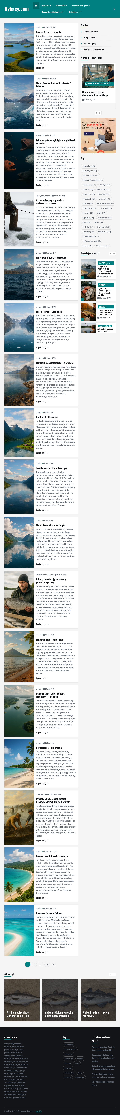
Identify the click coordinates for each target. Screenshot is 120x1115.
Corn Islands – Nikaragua (49, 747)
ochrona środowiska (105, 203)
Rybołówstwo (74, 12)
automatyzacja (90, 170)
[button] (96, 113)
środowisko (102, 245)
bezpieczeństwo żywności (93, 180)
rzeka (99, 222)
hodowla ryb (89, 199)
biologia (105, 184)
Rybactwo (45, 5)
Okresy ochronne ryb (43, 195)
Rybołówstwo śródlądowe (44, 574)
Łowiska (38, 27)
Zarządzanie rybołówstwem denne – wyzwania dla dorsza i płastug (105, 269)
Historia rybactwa (42, 794)
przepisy (107, 208)
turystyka (89, 231)
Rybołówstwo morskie (102, 284)
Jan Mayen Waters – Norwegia (51, 257)
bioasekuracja (90, 184)
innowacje (105, 199)
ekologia (88, 189)
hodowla (104, 194)
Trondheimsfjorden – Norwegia (51, 468)
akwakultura (89, 166)
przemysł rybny (90, 208)
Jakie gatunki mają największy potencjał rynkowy (51, 580)
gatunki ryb (89, 194)
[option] (98, 83)
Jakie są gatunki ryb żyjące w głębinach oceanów (56, 141)
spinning (88, 227)
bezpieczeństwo (91, 175)
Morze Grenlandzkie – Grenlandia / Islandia (53, 84)
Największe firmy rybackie (94, 49)
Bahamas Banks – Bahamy (49, 913)
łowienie (88, 245)
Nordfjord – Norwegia (47, 417)
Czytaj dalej (41, 67)
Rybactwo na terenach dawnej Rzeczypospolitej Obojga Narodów (53, 800)
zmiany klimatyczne (91, 236)
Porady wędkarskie (104, 326)
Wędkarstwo (61, 5)
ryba (102, 213)
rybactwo (89, 217)
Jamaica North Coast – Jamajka (52, 856)
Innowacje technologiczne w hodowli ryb (97, 83)
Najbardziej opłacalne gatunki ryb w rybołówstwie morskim (105, 291)
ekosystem (103, 189)
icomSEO (39, 1111)
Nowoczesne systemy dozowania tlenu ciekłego (95, 93)
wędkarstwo (105, 231)
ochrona (88, 203)
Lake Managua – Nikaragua (49, 639)
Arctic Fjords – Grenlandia (49, 311)
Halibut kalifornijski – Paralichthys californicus (97, 1014)
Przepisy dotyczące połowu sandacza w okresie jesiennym (105, 312)
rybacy (38, 135)
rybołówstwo (105, 217)
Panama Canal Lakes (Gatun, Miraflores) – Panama (50, 695)
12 (47, 964)
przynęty (88, 213)
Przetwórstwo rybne (80, 5)
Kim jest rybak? (90, 37)
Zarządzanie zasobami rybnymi (104, 263)
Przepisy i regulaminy (102, 306)
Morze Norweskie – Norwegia (50, 525)
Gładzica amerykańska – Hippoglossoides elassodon (59, 1014)
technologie (103, 227)
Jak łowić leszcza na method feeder (105, 330)
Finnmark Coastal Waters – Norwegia (54, 363)
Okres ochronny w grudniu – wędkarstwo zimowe (50, 201)
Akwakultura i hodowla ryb (52, 12)
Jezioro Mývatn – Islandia (49, 32)
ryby (87, 222)
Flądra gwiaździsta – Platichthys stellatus (18, 1014)
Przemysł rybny (90, 43)
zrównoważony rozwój (92, 241)
